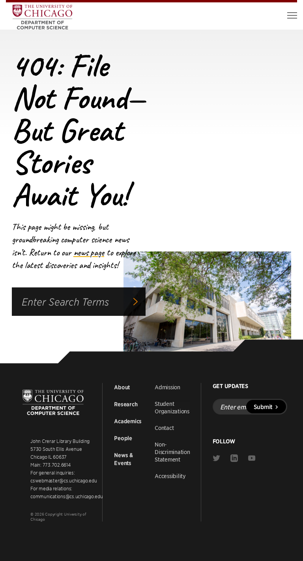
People (123, 438)
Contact (164, 427)
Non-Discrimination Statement (172, 452)
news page (88, 252)
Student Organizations (172, 407)
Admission (167, 386)
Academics (128, 421)
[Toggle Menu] (292, 15)
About (122, 387)
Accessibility (170, 475)
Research (125, 404)
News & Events (123, 459)
